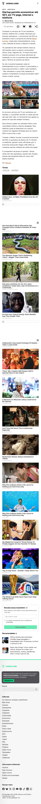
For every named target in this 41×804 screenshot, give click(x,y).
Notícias (5, 744)
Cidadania (6, 713)
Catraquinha (6, 708)
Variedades (6, 752)
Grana (4, 737)
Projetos (5, 747)
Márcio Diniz (9, 21)
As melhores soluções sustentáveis (14, 700)
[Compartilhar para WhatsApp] (18, 26)
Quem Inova (11, 9)
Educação (5, 721)
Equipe (4, 778)
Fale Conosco (7, 770)
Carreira (5, 705)
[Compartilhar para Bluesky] (24, 26)
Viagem (5, 755)
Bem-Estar (6, 702)
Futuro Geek (6, 729)
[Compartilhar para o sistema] (36, 26)
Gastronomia (7, 731)
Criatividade (6, 715)
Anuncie (5, 767)
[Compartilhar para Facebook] (30, 26)
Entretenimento (7, 723)
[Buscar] (36, 689)
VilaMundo (6, 758)
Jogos (4, 739)
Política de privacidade (10, 775)
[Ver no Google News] (8, 26)
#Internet (15, 170)
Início (4, 9)
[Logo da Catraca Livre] (10, 3)
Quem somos (7, 773)
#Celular (6, 170)
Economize (6, 718)
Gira (3, 734)
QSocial (8, 163)
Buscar (4, 686)
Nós (3, 742)
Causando (6, 710)
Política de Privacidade (10, 675)
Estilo (4, 726)
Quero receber (20, 627)
